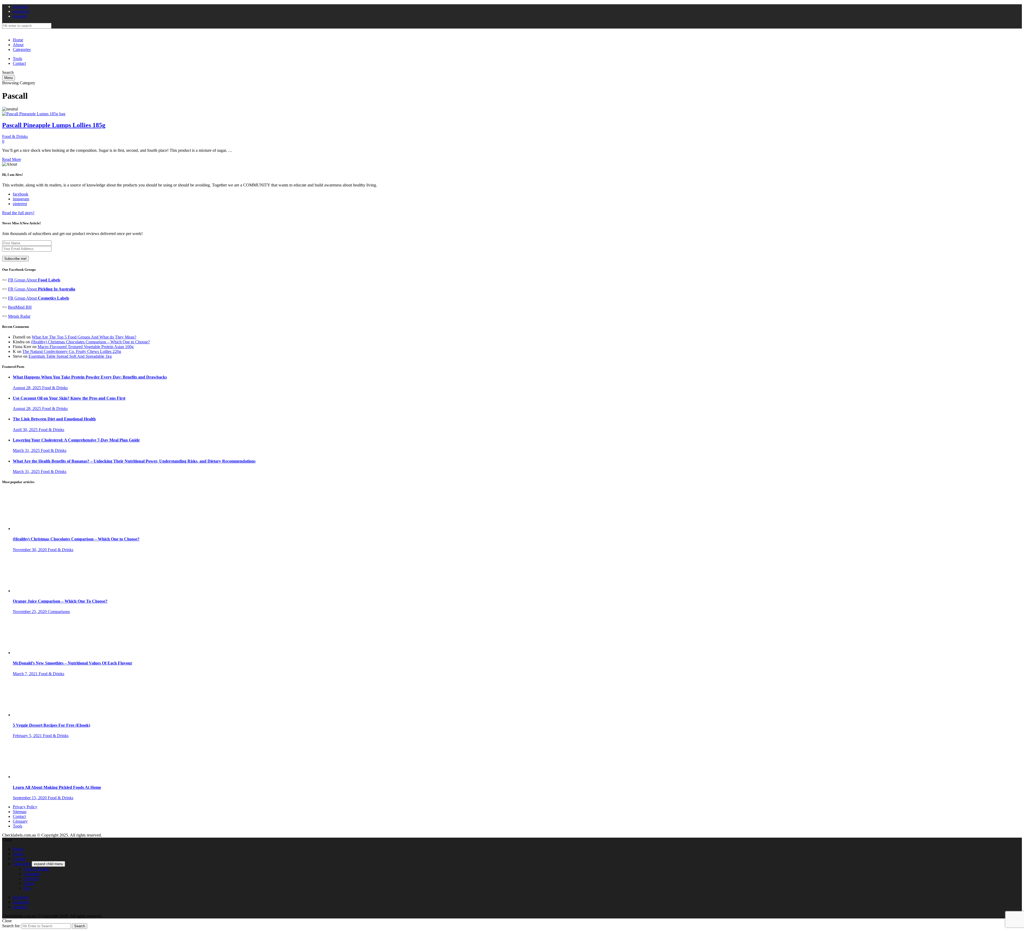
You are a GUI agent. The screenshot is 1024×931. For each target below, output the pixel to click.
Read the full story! (18, 212)
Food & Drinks (15, 136)
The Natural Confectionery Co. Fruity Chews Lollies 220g (71, 351)
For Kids (30, 878)
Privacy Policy (25, 807)
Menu (8, 78)
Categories (22, 49)
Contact (19, 63)
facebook (20, 6)
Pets (26, 888)
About (18, 44)
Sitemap (19, 811)
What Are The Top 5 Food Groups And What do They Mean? (84, 337)
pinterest (20, 16)
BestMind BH (20, 307)
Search (79, 926)
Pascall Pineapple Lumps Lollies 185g (53, 125)
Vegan (28, 883)
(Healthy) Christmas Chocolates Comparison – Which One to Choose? (90, 342)
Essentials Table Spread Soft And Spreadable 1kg (70, 356)
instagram (21, 11)
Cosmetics (32, 874)
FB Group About (34, 280)
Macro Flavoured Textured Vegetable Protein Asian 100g (86, 346)
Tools (17, 58)
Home (18, 40)
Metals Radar (19, 316)
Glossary (20, 821)
